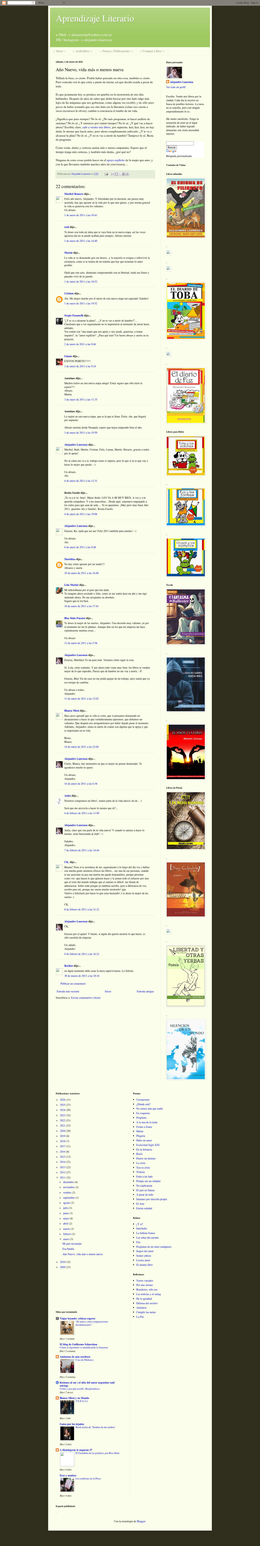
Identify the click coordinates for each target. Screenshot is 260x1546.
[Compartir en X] (120, 174)
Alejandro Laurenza (76, 445)
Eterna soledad (144, 1208)
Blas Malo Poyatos (74, 618)
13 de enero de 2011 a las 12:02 (81, 698)
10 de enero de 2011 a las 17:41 (81, 606)
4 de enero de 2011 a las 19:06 (80, 514)
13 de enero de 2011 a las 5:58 (80, 643)
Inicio (108, 991)
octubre (67, 1192)
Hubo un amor (144, 1140)
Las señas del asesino (147, 1237)
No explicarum (144, 1185)
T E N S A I (81, 1401)
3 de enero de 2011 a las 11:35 (80, 399)
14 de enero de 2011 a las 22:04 (81, 746)
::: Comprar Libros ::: (152, 51)
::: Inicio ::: (59, 51)
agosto (67, 1202)
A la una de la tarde (146, 1122)
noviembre (69, 1187)
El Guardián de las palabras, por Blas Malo (98, 1453)
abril (66, 1223)
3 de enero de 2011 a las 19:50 (80, 432)
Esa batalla (68, 1249)
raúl (66, 227)
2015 (63, 1156)
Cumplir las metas (146, 1312)
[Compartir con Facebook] (124, 174)
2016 (63, 1151)
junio (66, 1213)
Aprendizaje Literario (95, 18)
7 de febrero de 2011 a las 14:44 (81, 850)
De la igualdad (144, 1298)
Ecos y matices (68, 1475)
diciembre (69, 1182)
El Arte (140, 1203)
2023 (63, 1115)
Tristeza (140, 1172)
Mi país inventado (72, 1243)
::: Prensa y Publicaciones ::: (116, 51)
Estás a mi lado (144, 1176)
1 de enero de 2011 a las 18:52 (80, 281)
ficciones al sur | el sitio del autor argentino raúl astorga (87, 1384)
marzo (67, 1229)
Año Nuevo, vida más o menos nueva (82, 1254)
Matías (139, 1131)
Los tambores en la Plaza (88, 1478)
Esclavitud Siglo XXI (148, 1145)
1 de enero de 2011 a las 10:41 (80, 215)
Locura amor (143, 1260)
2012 (63, 1172)
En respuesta (143, 1113)
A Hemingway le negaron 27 (76, 1450)
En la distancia (144, 1149)
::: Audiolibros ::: (83, 51)
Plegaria (140, 1136)
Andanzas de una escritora (75, 1357)
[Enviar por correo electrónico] (113, 174)
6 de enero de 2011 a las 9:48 (80, 547)
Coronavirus (142, 1099)
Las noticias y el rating (148, 1294)
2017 (63, 1146)
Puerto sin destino (146, 1158)
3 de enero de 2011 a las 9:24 (80, 366)
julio (66, 1208)
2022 (63, 1120)
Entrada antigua (145, 991)
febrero (67, 1234)
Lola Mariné (71, 585)
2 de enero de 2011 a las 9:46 (80, 344)
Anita (67, 796)
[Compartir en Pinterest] (127, 174)
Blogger (141, 1521)
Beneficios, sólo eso (146, 1289)
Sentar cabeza (143, 1255)
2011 (63, 1177)
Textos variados (144, 1280)
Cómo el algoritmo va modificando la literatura (84, 1347)
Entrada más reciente (68, 991)
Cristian (69, 293)
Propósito (141, 1117)
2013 (63, 1167)
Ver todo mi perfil (176, 87)
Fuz (138, 1242)
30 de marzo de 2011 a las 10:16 (81, 976)
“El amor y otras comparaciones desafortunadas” (92, 1323)
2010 (63, 1262)
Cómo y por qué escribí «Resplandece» (80, 1388)
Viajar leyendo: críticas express (77, 1318)
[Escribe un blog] (116, 174)
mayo (66, 1218)
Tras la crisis (143, 1167)
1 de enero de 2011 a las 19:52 (80, 303)
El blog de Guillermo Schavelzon (78, 1344)
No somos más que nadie (149, 1108)
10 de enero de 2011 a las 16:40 (81, 573)
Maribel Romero (73, 194)
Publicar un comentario (73, 983)
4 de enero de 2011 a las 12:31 (80, 480)
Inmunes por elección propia (151, 1199)
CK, (66, 862)
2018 (63, 1141)
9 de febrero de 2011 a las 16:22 (81, 954)
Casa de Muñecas (84, 1359)
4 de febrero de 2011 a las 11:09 (81, 813)
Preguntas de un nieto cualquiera (153, 1246)
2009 (63, 1267)
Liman (68, 356)
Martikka (69, 559)
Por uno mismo (144, 1285)
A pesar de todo (144, 1194)
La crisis (140, 1163)
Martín (68, 253)
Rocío (139, 1154)
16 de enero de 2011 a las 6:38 (80, 783)
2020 (63, 1131)
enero (66, 1239)
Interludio (141, 1228)
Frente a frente (144, 1127)
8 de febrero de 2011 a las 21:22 (81, 909)
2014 (63, 1162)
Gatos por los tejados (72, 1424)
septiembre (69, 1197)
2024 (63, 1110)
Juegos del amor (145, 1251)
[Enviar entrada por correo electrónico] (106, 173)
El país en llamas (145, 1190)
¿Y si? (139, 1224)
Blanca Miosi (71, 710)
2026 (63, 1099)
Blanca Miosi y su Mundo (74, 1398)
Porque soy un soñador (148, 1181)
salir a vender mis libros (96, 127)
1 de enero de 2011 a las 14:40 (80, 241)
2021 (63, 1125)
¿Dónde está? (143, 1104)
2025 (63, 1105)
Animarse (141, 1307)
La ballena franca (145, 1233)
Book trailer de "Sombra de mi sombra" (96, 1427)
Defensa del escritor (147, 1303)
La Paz (140, 1316)
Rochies (68, 966)
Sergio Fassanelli (73, 315)
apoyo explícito (116, 160)
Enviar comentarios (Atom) (86, 997)
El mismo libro (144, 1265)
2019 (63, 1136)
